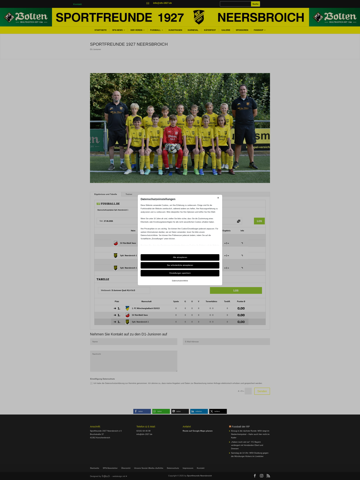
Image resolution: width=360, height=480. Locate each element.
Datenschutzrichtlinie (180, 281)
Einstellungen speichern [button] (180, 273)
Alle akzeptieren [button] (180, 257)
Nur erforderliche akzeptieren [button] (180, 265)
